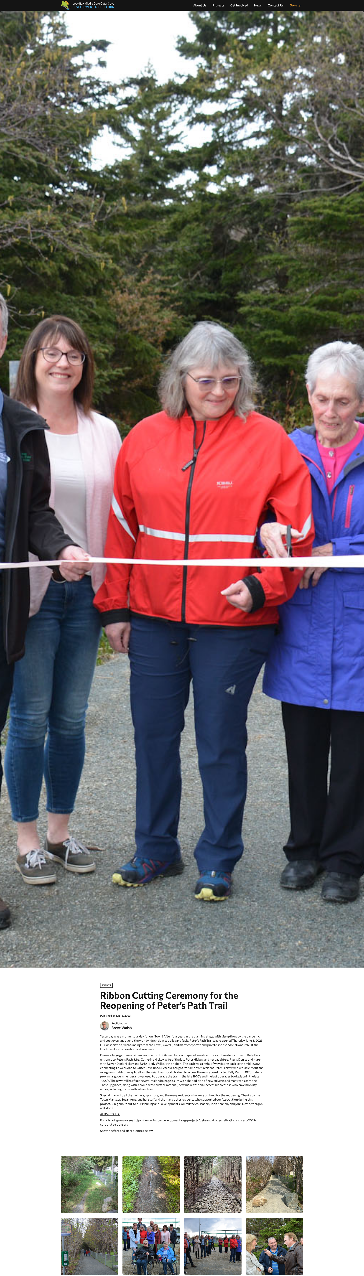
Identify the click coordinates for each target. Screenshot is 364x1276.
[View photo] (89, 1184)
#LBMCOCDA (110, 1114)
